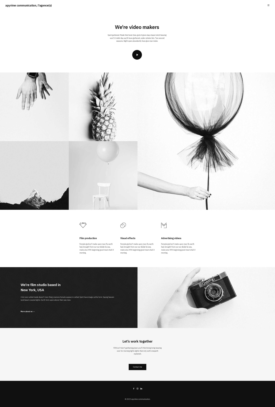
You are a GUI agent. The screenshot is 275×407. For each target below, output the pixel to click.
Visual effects (127, 238)
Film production (88, 238)
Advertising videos (171, 238)
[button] (137, 367)
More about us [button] (27, 312)
